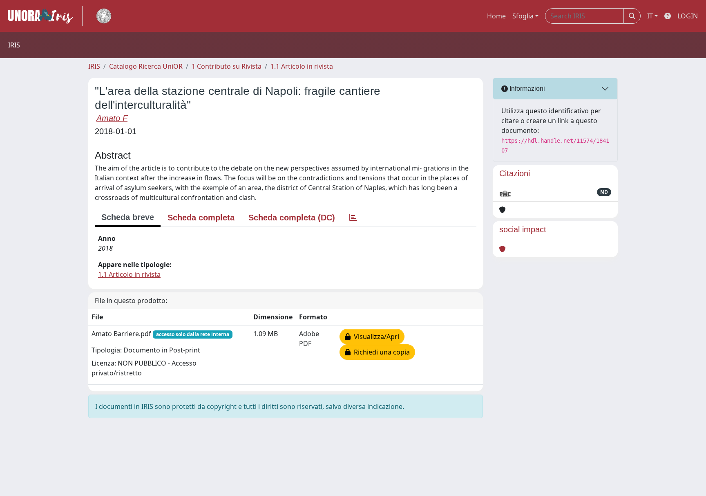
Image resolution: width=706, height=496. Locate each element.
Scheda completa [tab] (201, 217)
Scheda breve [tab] (127, 217)
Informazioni (526, 88)
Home (496, 15)
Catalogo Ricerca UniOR (146, 66)
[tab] (353, 217)
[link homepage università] (103, 16)
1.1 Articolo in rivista (301, 66)
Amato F (111, 118)
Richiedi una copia (380, 352)
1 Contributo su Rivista (226, 66)
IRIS (94, 66)
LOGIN (687, 15)
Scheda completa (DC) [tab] (291, 217)
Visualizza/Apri (375, 336)
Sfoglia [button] (523, 15)
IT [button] (650, 15)
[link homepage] (44, 16)
